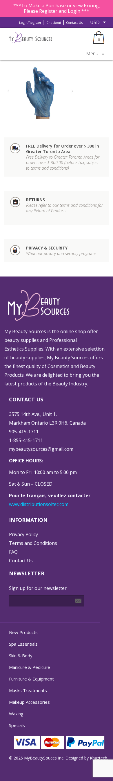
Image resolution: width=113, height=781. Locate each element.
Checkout (53, 22)
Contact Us (74, 22)
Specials (17, 725)
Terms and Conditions (33, 543)
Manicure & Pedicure (29, 667)
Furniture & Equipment (31, 679)
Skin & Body (20, 655)
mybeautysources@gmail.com (41, 449)
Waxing (16, 714)
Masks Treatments (28, 690)
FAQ (13, 552)
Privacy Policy (23, 534)
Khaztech (98, 758)
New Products (23, 632)
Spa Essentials (23, 644)
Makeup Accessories (29, 702)
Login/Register (30, 22)
